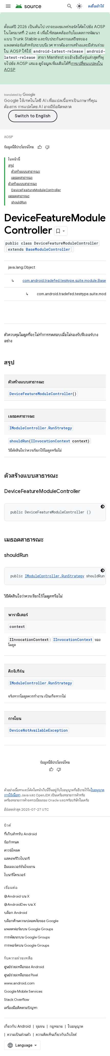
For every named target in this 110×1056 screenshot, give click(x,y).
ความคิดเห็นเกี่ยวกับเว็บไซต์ (56, 1034)
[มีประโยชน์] (39, 147)
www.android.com (19, 983)
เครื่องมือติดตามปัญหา (20, 1007)
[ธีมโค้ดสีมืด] (103, 506)
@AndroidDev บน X (20, 904)
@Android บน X (16, 896)
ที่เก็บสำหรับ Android (20, 834)
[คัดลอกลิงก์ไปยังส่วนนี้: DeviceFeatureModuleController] (85, 492)
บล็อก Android (15, 912)
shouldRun (19, 441)
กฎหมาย (56, 1026)
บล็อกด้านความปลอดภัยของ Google (31, 921)
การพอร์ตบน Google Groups (26, 945)
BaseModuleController (48, 249)
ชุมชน (40, 1026)
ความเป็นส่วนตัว (19, 1034)
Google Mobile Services (23, 991)
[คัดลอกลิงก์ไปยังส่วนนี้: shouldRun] (33, 556)
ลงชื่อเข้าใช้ (96, 6)
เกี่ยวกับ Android (17, 1026)
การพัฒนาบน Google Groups (27, 937)
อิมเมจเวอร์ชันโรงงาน (19, 866)
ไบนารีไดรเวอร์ (14, 875)
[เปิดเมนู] (8, 6)
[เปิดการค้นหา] (70, 6)
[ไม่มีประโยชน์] (47, 147)
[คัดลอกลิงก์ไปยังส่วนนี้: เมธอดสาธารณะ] (48, 540)
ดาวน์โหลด (12, 850)
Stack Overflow (16, 999)
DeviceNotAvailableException (38, 730)
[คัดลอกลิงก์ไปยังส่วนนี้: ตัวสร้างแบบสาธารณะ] (63, 476)
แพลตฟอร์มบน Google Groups (28, 929)
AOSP (8, 137)
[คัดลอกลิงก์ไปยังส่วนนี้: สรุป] (20, 363)
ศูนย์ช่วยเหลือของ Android (24, 967)
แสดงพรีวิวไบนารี (17, 858)
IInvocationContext (50, 441)
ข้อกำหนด (11, 842)
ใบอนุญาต (75, 1026)
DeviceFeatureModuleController (40, 393)
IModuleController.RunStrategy (40, 428)
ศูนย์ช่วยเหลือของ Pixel (21, 975)
